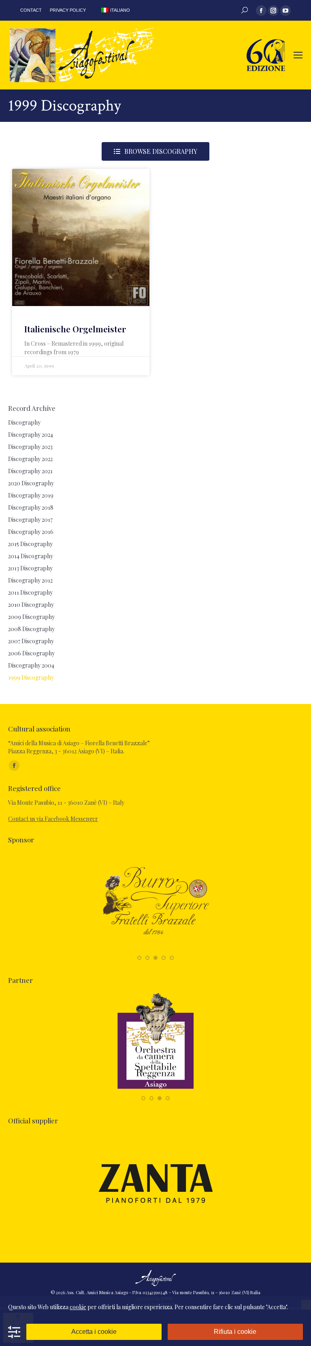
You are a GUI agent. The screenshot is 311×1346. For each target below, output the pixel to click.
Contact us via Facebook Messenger (53, 819)
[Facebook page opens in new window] (261, 10)
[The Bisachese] (222, 949)
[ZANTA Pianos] (155, 1230)
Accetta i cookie (94, 1331)
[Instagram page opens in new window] (273, 10)
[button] (139, 958)
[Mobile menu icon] (298, 55)
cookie (78, 1307)
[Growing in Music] (242, 1089)
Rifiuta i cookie (235, 1331)
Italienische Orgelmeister (75, 328)
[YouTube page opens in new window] (285, 10)
